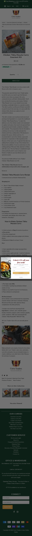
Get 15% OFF (21, 272)
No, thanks (21, 277)
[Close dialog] (30, 258)
